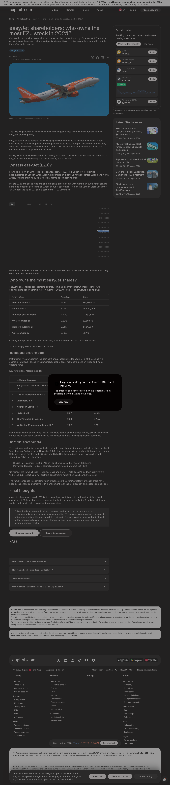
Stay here (63, 402)
